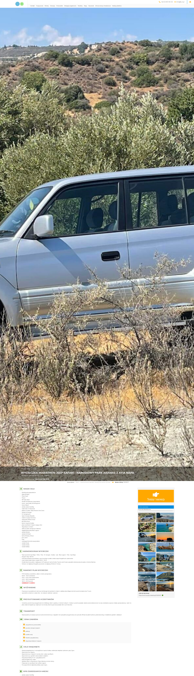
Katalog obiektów (117, 6)
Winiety (47, 6)
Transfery (80, 6)
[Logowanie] (190, 2)
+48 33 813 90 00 (167, 2)
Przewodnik (59, 6)
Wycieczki (91, 6)
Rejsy (85, 6)
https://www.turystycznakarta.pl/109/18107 (150, 595)
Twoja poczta (39, 6)
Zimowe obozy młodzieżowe (103, 6)
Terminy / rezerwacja (156, 499)
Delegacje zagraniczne (70, 6)
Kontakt (32, 6)
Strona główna (70, 482)
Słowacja (52, 6)
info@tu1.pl (180, 2)
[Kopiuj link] (162, 595)
